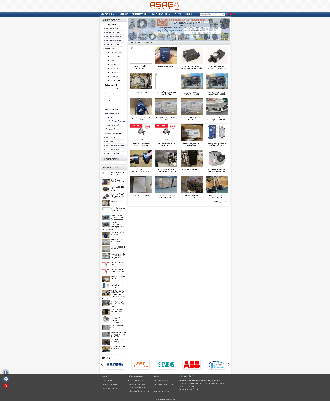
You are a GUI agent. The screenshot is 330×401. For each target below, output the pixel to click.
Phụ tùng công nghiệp (113, 133)
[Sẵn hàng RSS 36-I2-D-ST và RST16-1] (191, 116)
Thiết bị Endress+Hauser (114, 53)
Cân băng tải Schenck (113, 28)
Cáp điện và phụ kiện (112, 113)
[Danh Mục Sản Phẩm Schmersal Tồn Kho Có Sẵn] (216, 64)
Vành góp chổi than (112, 129)
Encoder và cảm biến (112, 125)
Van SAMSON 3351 (117, 201)
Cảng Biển (109, 141)
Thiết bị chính (110, 49)
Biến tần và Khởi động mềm (115, 121)
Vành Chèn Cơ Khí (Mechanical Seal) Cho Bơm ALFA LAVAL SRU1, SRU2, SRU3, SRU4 (113, 294)
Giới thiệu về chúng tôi (110, 388)
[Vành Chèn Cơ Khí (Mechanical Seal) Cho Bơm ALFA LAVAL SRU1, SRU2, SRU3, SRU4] (141, 168)
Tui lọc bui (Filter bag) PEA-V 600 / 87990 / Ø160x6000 (118, 334)
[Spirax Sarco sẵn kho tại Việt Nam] (141, 116)
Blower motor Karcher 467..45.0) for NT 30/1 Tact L (216, 119)
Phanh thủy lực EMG (112, 89)
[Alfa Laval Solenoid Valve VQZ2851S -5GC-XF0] (141, 142)
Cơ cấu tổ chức (107, 381)
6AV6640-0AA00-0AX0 (141, 195)
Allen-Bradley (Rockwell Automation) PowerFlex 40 (115, 319)
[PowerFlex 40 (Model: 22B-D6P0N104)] (191, 142)
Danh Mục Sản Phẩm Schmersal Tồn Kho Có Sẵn (117, 196)
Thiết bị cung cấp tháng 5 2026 (138, 391)
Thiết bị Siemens (111, 65)
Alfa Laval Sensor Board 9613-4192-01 (117, 270)
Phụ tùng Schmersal (112, 105)
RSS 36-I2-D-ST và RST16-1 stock (117, 241)
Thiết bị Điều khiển (111, 73)
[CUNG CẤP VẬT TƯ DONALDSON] (141, 63)
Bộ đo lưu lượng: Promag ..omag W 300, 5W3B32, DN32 (217, 94)
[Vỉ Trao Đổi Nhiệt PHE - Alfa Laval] (191, 168)
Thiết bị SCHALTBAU (112, 153)
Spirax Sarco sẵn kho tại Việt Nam (117, 234)
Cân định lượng (110, 25)
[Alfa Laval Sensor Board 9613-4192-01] (166, 142)
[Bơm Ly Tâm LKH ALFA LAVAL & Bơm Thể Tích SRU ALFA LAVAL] (166, 168)
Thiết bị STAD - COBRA (113, 81)
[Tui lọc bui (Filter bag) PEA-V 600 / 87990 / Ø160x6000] (166, 193)
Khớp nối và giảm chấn (113, 97)
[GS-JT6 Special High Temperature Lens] (216, 193)
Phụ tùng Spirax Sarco (135, 381)
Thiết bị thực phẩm (111, 69)
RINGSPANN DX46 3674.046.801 (117, 340)
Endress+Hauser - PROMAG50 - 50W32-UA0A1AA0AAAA (118, 217)
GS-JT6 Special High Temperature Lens (117, 347)
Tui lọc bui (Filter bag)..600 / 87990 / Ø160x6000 (166, 196)
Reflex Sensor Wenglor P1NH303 (117, 181)
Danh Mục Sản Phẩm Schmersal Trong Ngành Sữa (117, 189)
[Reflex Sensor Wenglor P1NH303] (166, 64)
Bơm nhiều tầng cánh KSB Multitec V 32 (118, 209)
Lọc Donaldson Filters (161, 391)
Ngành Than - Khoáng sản (114, 145)
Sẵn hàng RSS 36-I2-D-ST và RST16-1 (117, 248)
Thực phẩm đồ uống (112, 149)
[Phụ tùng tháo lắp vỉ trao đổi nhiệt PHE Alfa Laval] (216, 142)
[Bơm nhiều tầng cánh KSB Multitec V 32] (166, 89)
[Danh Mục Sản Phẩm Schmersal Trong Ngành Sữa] (191, 64)
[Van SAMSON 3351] (141, 90)
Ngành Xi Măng (110, 137)
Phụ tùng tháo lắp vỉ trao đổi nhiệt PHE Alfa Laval (117, 285)
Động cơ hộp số (110, 93)
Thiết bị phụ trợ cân (112, 44)
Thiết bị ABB (109, 61)
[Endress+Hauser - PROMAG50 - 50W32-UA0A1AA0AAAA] (191, 90)
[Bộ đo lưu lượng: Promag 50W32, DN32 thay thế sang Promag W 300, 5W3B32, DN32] (216, 90)
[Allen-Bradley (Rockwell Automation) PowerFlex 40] (216, 168)
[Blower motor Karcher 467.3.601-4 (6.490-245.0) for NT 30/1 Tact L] (216, 116)
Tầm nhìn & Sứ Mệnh (109, 384)
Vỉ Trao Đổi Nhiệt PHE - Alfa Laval (116, 311)
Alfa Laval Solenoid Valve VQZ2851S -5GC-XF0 (117, 264)
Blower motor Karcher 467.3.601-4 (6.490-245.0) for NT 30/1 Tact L (118, 256)
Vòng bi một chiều (111, 101)
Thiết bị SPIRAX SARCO (113, 57)
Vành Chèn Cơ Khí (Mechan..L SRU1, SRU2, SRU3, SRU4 (141, 171)
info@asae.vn (189, 392)
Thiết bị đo (109, 117)
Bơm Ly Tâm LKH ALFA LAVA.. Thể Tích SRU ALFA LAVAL (166, 171)
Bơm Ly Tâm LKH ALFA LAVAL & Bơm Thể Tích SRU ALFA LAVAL (117, 304)
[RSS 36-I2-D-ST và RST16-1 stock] (166, 116)
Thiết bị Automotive (111, 77)
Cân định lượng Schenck (114, 40)
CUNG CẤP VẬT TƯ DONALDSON (117, 174)
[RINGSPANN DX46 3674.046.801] (191, 193)
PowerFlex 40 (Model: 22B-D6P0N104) (118, 278)
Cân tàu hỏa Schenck (112, 32)
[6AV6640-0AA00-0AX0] (141, 193)
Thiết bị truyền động (112, 85)
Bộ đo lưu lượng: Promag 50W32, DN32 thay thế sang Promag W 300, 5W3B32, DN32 (113, 226)
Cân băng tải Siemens (113, 36)
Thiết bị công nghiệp (112, 109)
